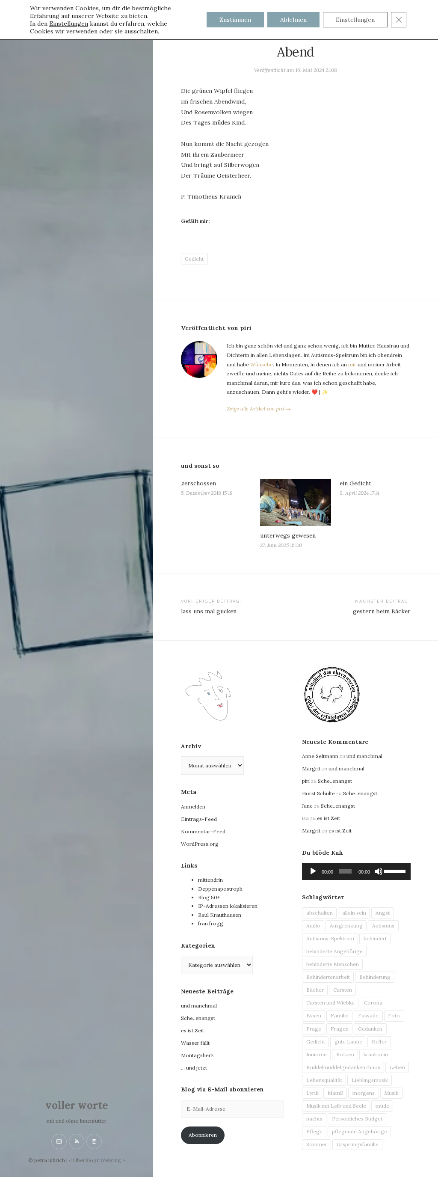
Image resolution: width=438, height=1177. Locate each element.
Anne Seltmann (320, 756)
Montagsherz (197, 1055)
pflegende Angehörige (359, 1131)
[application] (356, 871)
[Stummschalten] (378, 871)
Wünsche (261, 364)
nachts (314, 1118)
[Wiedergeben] (313, 871)
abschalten (319, 913)
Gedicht (194, 259)
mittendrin (210, 880)
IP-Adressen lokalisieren (227, 906)
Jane (307, 805)
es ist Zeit (192, 1030)
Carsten (342, 990)
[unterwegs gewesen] (295, 502)
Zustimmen (235, 20)
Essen (313, 1015)
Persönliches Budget (357, 1118)
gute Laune (348, 1041)
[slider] (395, 870)
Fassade (368, 1015)
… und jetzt (194, 1067)
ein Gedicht (355, 483)
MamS (335, 1093)
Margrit (311, 768)
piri (306, 781)
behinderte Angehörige (334, 951)
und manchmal (199, 1005)
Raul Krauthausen (219, 915)
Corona (373, 1002)
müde (382, 1106)
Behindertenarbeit (328, 977)
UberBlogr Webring (97, 1160)
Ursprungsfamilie (358, 1144)
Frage (313, 1028)
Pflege (314, 1131)
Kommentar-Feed (203, 831)
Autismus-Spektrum (330, 938)
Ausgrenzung (346, 925)
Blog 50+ (209, 897)
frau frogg (210, 923)
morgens (363, 1093)
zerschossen (198, 483)
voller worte (76, 1105)
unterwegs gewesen (288, 535)
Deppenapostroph (220, 889)
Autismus (383, 925)
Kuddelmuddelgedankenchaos (343, 1067)
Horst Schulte (318, 793)
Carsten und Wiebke (330, 1002)
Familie (340, 1015)
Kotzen (345, 1054)
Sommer (316, 1144)
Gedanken (370, 1028)
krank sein (376, 1054)
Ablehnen (293, 20)
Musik (391, 1093)
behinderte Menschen (332, 964)
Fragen (340, 1028)
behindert (375, 938)
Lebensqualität (324, 1080)
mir (352, 364)
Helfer (379, 1041)
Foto (394, 1015)
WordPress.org (200, 844)
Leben (397, 1067)
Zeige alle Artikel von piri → (259, 408)
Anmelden (193, 806)
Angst (383, 913)
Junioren (316, 1054)
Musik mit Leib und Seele (336, 1106)
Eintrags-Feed (199, 819)
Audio (313, 925)
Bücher (315, 990)
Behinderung (375, 977)
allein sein (354, 913)
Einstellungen (68, 23)
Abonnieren (203, 1135)
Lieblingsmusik (370, 1080)
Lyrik (312, 1093)
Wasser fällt (195, 1043)
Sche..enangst (198, 1018)
